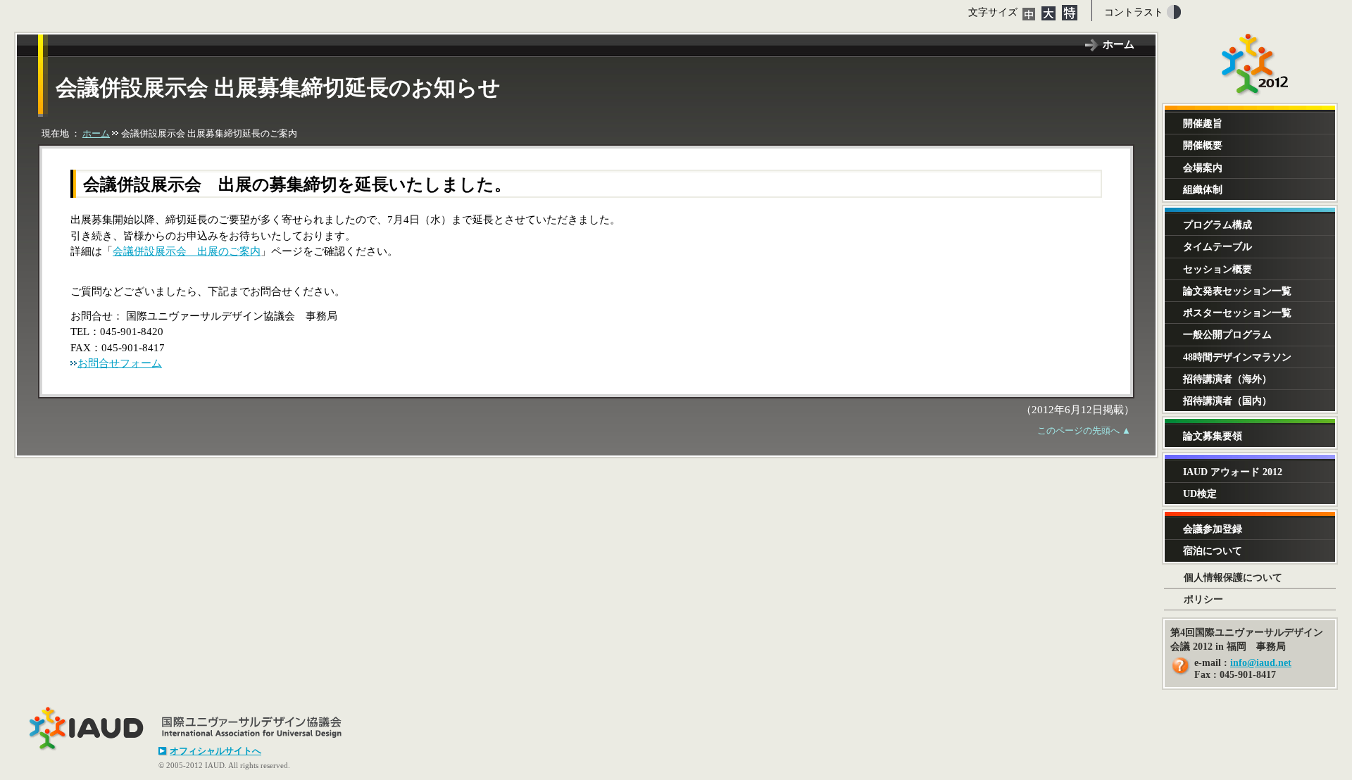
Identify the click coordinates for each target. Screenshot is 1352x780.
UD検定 (1200, 493)
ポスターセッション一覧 (1237, 312)
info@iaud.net (1260, 663)
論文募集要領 (1212, 435)
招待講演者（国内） (1227, 400)
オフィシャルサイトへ (215, 751)
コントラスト (1133, 12)
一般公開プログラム (1227, 334)
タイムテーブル (1217, 246)
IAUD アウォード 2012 (1232, 471)
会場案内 (1202, 167)
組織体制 (1202, 189)
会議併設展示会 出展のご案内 (187, 251)
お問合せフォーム (119, 363)
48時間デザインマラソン (1237, 357)
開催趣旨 (1202, 123)
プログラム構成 (1217, 224)
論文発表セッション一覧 (1237, 290)
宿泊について (1212, 550)
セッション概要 (1217, 269)
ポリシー (1203, 599)
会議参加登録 (1212, 528)
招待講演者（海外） (1227, 378)
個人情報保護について (1233, 577)
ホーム (1118, 44)
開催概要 (1202, 145)
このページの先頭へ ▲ (1084, 431)
